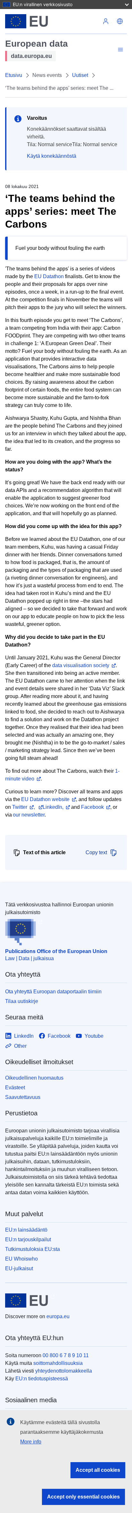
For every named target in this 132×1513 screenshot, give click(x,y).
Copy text (96, 852)
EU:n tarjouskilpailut (28, 1239)
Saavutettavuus (22, 1097)
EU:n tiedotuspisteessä (41, 1378)
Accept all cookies (98, 1470)
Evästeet (15, 1087)
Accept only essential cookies (83, 1496)
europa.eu (58, 1316)
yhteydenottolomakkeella (63, 1371)
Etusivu (13, 75)
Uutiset (80, 75)
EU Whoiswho (21, 1259)
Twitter (19, 807)
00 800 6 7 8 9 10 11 (66, 1355)
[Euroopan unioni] (52, 21)
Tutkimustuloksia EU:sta (32, 1249)
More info (30, 1441)
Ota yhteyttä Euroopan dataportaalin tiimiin (53, 991)
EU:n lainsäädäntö (26, 1230)
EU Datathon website (45, 799)
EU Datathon (49, 276)
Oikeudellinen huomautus (34, 1078)
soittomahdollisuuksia (58, 1363)
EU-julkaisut (19, 1268)
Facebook (92, 807)
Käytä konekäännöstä (51, 156)
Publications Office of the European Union (56, 951)
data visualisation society (80, 665)
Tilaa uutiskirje (21, 1001)
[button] (120, 21)
